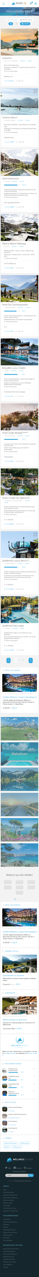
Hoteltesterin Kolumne (9, 1230)
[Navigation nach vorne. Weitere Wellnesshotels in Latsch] (31, 660)
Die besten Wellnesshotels (10, 1195)
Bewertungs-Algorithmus (10, 1222)
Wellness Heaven (7, 1235)
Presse (5, 1190)
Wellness (6, 1147)
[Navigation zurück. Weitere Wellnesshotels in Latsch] (8, 660)
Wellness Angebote (8, 1200)
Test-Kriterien (6, 1219)
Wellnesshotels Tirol (8, 1257)
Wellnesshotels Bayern (9, 1251)
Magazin (5, 1227)
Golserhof (7, 58)
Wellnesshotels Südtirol (9, 1262)
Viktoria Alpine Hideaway (14, 243)
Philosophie (6, 1238)
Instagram (29, 1168)
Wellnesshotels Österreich (10, 1254)
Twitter (9, 1168)
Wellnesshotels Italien (9, 1259)
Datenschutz (14, 1211)
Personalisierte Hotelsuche (10, 1198)
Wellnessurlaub (25, 1143)
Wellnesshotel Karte (8, 1192)
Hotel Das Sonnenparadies (15, 304)
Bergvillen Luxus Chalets (14, 368)
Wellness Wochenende (10, 1143)
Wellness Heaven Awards (10, 1232)
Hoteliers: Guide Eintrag (9, 1208)
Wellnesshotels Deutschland (11, 1249)
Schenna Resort (9, 117)
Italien (30, 61)
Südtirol (22, 61)
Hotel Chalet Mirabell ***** (15, 433)
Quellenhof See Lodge (13, 625)
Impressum (6, 1211)
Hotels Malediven (8, 1264)
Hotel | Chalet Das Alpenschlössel (18, 498)
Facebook (19, 1168)
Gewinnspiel (6, 1205)
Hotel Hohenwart (10, 178)
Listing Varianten (7, 1240)
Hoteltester (6, 1224)
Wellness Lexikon (7, 1203)
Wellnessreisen (17, 1147)
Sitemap (5, 1267)
